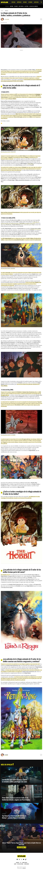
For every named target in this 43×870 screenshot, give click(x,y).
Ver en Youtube (20, 847)
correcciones (26, 863)
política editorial (20, 863)
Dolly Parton (21, 6)
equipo (15, 863)
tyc (20, 862)
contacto (17, 862)
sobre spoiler (24, 862)
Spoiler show (21, 840)
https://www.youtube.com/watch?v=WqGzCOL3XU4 (8, 151)
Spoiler (2, 10)
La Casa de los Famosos (33, 6)
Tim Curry (16, 6)
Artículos (6, 10)
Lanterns (11, 6)
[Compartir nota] (41, 19)
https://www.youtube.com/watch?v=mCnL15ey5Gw (8, 434)
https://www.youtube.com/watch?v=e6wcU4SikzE (8, 268)
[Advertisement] (21, 59)
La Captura (26, 6)
